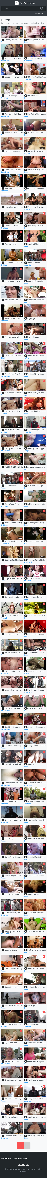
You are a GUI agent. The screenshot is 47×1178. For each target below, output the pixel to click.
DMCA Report (23, 1164)
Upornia (27, 79)
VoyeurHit (28, 562)
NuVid (4, 358)
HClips (4, 265)
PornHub (5, 61)
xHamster (28, 61)
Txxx (3, 42)
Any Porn (28, 154)
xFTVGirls (39, 13)
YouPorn (27, 581)
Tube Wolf (5, 544)
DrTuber (5, 507)
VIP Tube (5, 934)
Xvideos (4, 191)
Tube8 (4, 414)
